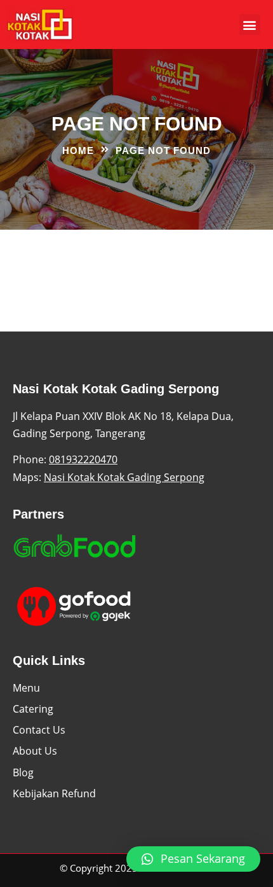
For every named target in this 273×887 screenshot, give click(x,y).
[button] (249, 24)
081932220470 (83, 459)
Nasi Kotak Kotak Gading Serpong (124, 477)
